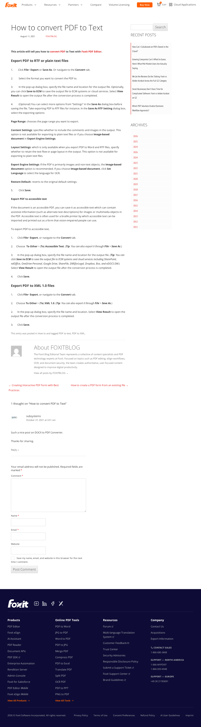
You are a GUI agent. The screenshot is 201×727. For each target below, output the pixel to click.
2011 (135, 226)
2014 (135, 210)
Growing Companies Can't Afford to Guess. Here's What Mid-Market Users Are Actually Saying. (149, 63)
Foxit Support (115, 673)
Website (15, 543)
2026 (135, 136)
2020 (135, 178)
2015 (135, 205)
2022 (135, 168)
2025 (135, 141)
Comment (17, 475)
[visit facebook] (52, 603)
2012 (135, 221)
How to (42, 333)
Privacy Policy (81, 715)
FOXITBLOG (51, 36)
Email (15, 529)
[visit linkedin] (44, 603)
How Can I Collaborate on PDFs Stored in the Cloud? (150, 49)
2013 (135, 216)
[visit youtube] (36, 603)
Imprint (189, 715)
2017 (135, 194)
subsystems (33, 416)
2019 (135, 184)
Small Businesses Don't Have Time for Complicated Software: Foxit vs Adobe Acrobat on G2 (150, 93)
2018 (135, 189)
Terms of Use (100, 715)
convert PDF (57, 51)
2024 (135, 146)
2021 (135, 173)
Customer (115, 643)
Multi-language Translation (119, 635)
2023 (135, 162)
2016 (135, 200)
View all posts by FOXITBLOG (51, 372)
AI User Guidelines (170, 715)
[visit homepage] (11, 4)
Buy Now (144, 4)
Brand (113, 680)
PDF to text (65, 333)
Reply (14, 449)
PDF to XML (78, 333)
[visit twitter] (60, 603)
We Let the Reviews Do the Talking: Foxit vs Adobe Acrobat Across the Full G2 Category (149, 78)
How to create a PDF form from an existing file (99, 385)
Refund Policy (148, 715)
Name (15, 515)
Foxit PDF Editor (91, 51)
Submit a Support (117, 667)
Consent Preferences (124, 715)
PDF (13, 657)
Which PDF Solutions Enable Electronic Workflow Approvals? (147, 108)
